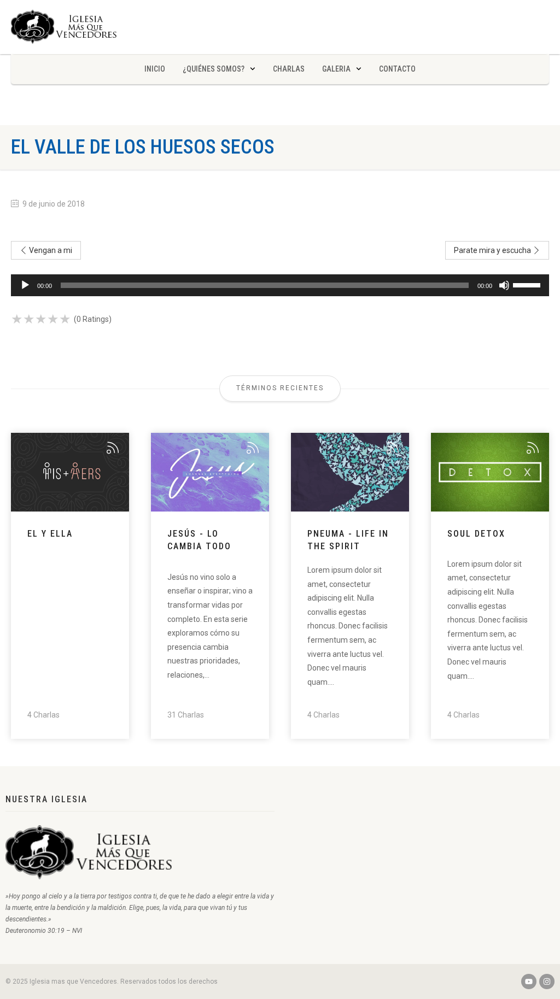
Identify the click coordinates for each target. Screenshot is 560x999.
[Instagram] (547, 981)
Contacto (397, 68)
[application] (280, 285)
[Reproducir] (25, 285)
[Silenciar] (504, 285)
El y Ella (50, 533)
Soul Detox (476, 533)
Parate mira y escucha (493, 250)
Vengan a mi (49, 250)
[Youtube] (528, 981)
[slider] (528, 284)
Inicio (154, 68)
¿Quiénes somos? (213, 68)
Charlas (289, 68)
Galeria (336, 68)
